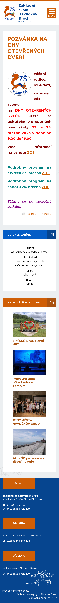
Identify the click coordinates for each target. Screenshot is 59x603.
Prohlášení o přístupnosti (15, 590)
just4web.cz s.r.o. (38, 598)
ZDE (31, 152)
